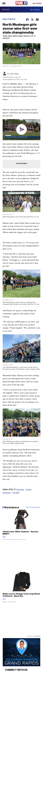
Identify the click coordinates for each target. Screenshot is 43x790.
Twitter (29, 489)
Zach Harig (14, 74)
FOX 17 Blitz (9, 19)
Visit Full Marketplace (33, 507)
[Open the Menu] (4, 3)
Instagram (7, 492)
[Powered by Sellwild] (37, 636)
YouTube (15, 492)
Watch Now (36, 3)
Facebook (20, 489)
